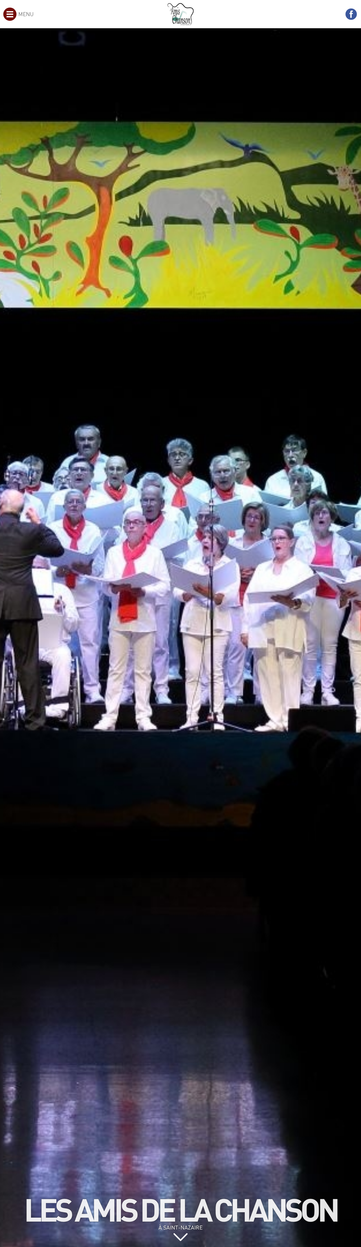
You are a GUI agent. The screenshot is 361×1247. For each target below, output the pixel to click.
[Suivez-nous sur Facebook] (351, 14)
